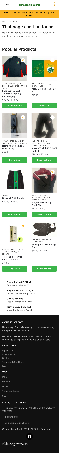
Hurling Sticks (9, 141)
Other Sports (8, 250)
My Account (8, 350)
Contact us (37, 12)
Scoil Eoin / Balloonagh (13, 85)
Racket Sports (9, 252)
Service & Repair (10, 391)
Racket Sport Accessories (13, 142)
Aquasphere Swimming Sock (44, 246)
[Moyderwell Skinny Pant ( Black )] (44, 125)
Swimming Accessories (42, 241)
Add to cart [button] (44, 105)
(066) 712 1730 (11, 417)
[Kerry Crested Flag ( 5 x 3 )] (44, 68)
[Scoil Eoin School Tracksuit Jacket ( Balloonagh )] (14, 68)
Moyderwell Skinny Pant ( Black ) (44, 149)
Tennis (19, 250)
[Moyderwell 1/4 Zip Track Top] (44, 180)
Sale (4, 396)
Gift (34, 84)
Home (4, 21)
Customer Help (9, 354)
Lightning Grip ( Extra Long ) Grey (13, 147)
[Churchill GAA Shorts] (14, 180)
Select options (15, 105)
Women (6, 381)
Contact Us (7, 358)
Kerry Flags (37, 86)
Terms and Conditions (13, 362)
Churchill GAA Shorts (13, 198)
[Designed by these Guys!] (29, 444)
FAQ (4, 366)
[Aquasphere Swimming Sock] (44, 229)
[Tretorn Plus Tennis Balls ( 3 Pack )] (14, 234)
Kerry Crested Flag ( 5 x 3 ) (44, 90)
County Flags (43, 84)
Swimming (36, 240)
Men (4, 376)
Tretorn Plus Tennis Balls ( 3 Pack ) (12, 258)
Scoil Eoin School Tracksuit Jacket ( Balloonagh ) (11, 94)
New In (5, 386)
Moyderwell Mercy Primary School (41, 144)
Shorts (5, 195)
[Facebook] (29, 436)
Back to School (9, 84)
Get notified (14, 160)
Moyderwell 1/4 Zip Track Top (41, 203)
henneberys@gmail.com (16, 423)
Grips (24, 143)
